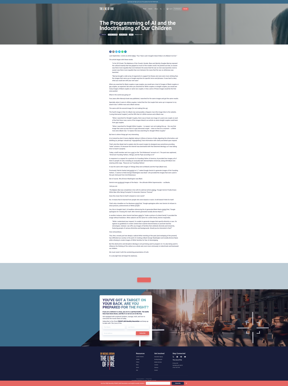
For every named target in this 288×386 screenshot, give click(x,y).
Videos (137, 362)
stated (164, 209)
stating (153, 190)
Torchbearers (177, 9)
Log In (170, 9)
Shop (156, 9)
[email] (113, 51)
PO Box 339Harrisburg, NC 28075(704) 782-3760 (178, 365)
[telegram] (116, 51)
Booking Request (158, 359)
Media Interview (158, 362)
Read (144, 9)
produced (121, 182)
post (133, 152)
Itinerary (156, 367)
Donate (185, 9)
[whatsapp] (122, 51)
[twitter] (119, 51)
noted (137, 203)
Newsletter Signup (158, 356)
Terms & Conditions (140, 378)
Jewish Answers (140, 356)
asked (140, 215)
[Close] (186, 383)
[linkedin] (125, 51)
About (137, 367)
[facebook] (110, 51)
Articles (138, 359)
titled (134, 56)
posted (132, 170)
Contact (156, 364)
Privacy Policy (149, 378)
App (137, 370)
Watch (150, 9)
